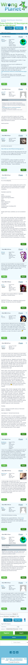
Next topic (25, 33)
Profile (4, 84)
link (22, 518)
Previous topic (19, 33)
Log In (21, 633)
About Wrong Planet (18, 658)
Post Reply (9, 28)
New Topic (19, 28)
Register (6, 633)
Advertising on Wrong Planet (16, 660)
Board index (3, 20)
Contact (3, 658)
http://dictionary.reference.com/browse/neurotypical (11, 107)
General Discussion (11, 20)
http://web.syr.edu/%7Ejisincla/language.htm (12, 149)
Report (23, 84)
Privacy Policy (9, 658)
